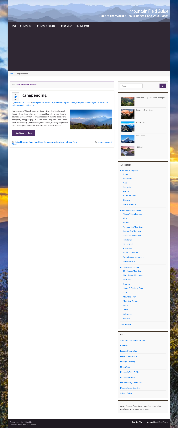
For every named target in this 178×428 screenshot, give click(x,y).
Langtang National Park (66, 142)
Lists (125, 292)
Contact (124, 345)
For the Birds (137, 422)
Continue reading (23, 133)
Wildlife (126, 318)
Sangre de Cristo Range (144, 110)
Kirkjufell (139, 147)
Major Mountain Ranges (87, 103)
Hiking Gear (66, 25)
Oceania (126, 200)
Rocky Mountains (130, 252)
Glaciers (126, 284)
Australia (127, 187)
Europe (126, 191)
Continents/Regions (61, 103)
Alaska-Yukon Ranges (132, 214)
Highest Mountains (128, 356)
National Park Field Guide (157, 422)
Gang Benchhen (36, 142)
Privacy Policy (126, 393)
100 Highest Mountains (41, 103)
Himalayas (74, 103)
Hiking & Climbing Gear (133, 288)
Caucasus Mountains (132, 235)
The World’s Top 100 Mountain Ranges (150, 98)
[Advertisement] (89, 50)
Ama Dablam (140, 136)
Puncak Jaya (140, 122)
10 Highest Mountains (132, 271)
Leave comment (105, 142)
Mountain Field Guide (148, 11)
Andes (126, 222)
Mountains (26, 25)
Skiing (125, 305)
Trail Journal (82, 25)
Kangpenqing (34, 95)
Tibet (14, 144)
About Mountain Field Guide (132, 340)
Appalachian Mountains (133, 227)
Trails (33, 105)
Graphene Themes (29, 425)
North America (129, 195)
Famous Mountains (128, 351)
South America (129, 204)
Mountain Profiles (24, 105)
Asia (52, 103)
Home (13, 25)
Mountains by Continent (131, 382)
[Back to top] (171, 421)
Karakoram (127, 248)
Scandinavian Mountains (133, 257)
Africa (125, 174)
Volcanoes (127, 314)
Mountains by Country (130, 388)
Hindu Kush (128, 244)
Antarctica (127, 178)
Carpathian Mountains (132, 231)
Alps (125, 218)
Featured (127, 279)
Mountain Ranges (46, 25)
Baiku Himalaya (21, 142)
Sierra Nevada (129, 261)
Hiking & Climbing (127, 361)
